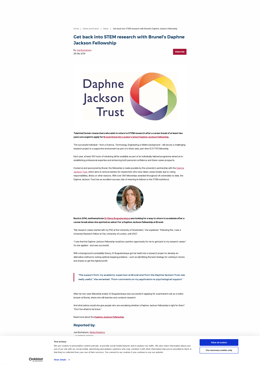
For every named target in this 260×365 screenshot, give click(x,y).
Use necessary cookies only (219, 350)
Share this (179, 52)
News (105, 28)
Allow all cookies (219, 342)
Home (76, 28)
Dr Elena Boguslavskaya (117, 218)
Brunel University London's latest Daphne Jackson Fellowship (136, 137)
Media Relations (97, 332)
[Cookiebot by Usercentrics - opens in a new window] (36, 360)
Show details (60, 360)
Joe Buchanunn (84, 50)
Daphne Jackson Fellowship (109, 317)
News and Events (91, 28)
